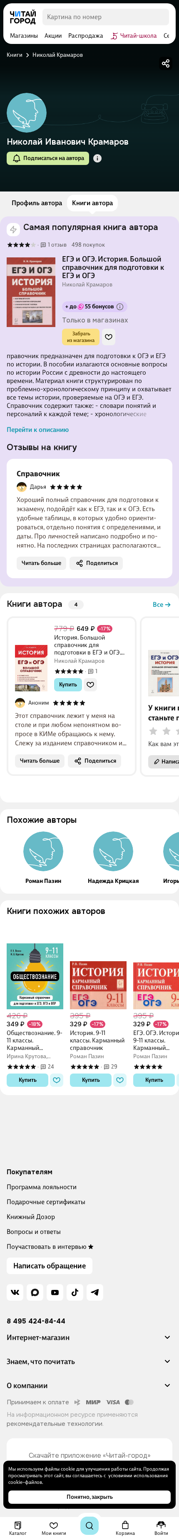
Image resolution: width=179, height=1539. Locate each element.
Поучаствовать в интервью (47, 1247)
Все (158, 604)
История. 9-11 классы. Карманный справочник (97, 1040)
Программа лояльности (42, 1187)
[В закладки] (108, 337)
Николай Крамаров (87, 284)
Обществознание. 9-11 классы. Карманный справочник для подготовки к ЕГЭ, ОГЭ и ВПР (34, 1040)
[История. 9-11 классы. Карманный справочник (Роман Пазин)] (98, 966)
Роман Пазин (43, 881)
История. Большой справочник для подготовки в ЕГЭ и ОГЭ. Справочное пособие (87, 645)
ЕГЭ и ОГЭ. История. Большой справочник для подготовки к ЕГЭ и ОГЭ (113, 267)
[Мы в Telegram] (95, 1292)
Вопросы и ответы (34, 1232)
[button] (97, 158)
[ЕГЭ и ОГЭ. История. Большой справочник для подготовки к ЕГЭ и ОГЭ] (31, 292)
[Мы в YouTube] (55, 1292)
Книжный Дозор (31, 1217)
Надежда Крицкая (113, 881)
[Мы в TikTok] (75, 1292)
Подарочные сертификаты (46, 1202)
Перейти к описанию (38, 430)
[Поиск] (89, 1526)
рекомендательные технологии (54, 1424)
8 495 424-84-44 (36, 1321)
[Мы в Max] (35, 1292)
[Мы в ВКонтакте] (15, 1292)
